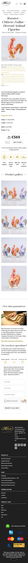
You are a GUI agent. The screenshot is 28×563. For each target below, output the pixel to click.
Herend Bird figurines (18, 67)
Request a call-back (12, 408)
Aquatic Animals (5, 461)
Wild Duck (3, 510)
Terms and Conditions (7, 480)
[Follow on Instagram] (16, 448)
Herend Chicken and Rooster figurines (11, 68)
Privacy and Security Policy (8, 482)
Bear (2, 505)
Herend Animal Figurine (19, 78)
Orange (8, 81)
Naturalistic (4, 514)
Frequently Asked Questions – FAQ (10, 478)
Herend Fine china (5, 80)
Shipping (3, 475)
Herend (10, 78)
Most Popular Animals (7, 465)
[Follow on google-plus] (19, 445)
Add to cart (17, 142)
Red (11, 81)
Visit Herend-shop (22, 359)
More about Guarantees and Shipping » (12, 341)
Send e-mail (14, 359)
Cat (2, 517)
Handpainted (4, 78)
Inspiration (4, 497)
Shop (3, 10)
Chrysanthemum (20, 76)
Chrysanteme (12, 76)
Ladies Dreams (5, 72)
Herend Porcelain (15, 80)
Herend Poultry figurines (19, 70)
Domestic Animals (6, 458)
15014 (5, 74)
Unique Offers (4, 468)
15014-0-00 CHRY (12, 74)
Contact (3, 495)
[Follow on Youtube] (22, 445)
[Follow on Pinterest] (25, 445)
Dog (2, 507)
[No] (26, 556)
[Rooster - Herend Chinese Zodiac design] (14, 61)
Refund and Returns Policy (8, 485)
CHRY (6, 76)
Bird (18, 74)
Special (19, 81)
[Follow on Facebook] (16, 445)
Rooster (15, 81)
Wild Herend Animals (13, 10)
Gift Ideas (9, 67)
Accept (14, 559)
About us (3, 493)
